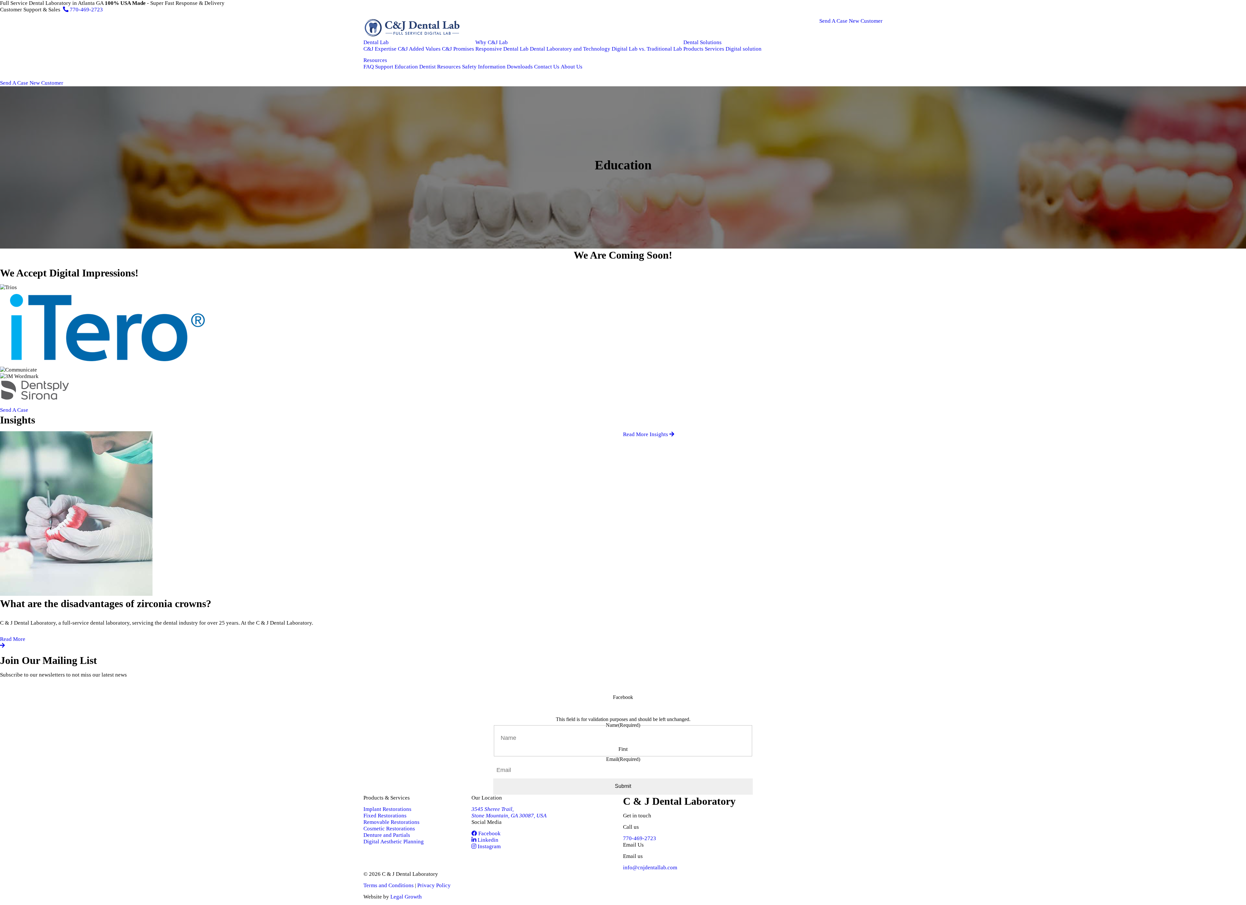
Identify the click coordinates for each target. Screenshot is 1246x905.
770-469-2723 (85, 9)
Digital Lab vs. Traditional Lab (647, 49)
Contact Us (546, 67)
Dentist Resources (440, 67)
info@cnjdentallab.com (650, 867)
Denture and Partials (386, 835)
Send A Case (833, 21)
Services (714, 49)
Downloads (520, 67)
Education (406, 67)
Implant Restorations (387, 809)
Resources (375, 60)
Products (693, 49)
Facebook (489, 833)
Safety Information (484, 67)
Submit (623, 786)
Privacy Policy (434, 885)
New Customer (866, 21)
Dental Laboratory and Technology (570, 49)
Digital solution (744, 49)
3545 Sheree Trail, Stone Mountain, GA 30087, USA (508, 812)
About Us (571, 67)
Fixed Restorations (385, 816)
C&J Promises (458, 49)
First (623, 749)
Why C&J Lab (491, 42)
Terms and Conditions (388, 885)
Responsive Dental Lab (502, 49)
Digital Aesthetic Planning (393, 841)
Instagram (488, 846)
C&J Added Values (419, 49)
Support (384, 67)
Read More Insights (646, 434)
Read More (12, 639)
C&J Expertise (380, 49)
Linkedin (487, 840)
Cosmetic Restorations (389, 829)
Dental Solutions (702, 42)
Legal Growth (406, 897)
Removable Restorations (391, 822)
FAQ (368, 67)
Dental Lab (376, 42)
